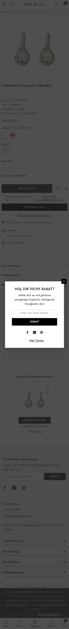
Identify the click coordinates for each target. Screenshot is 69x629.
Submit (34, 322)
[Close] (63, 281)
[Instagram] (34, 332)
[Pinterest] (41, 332)
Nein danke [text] (36, 341)
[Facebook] (27, 332)
